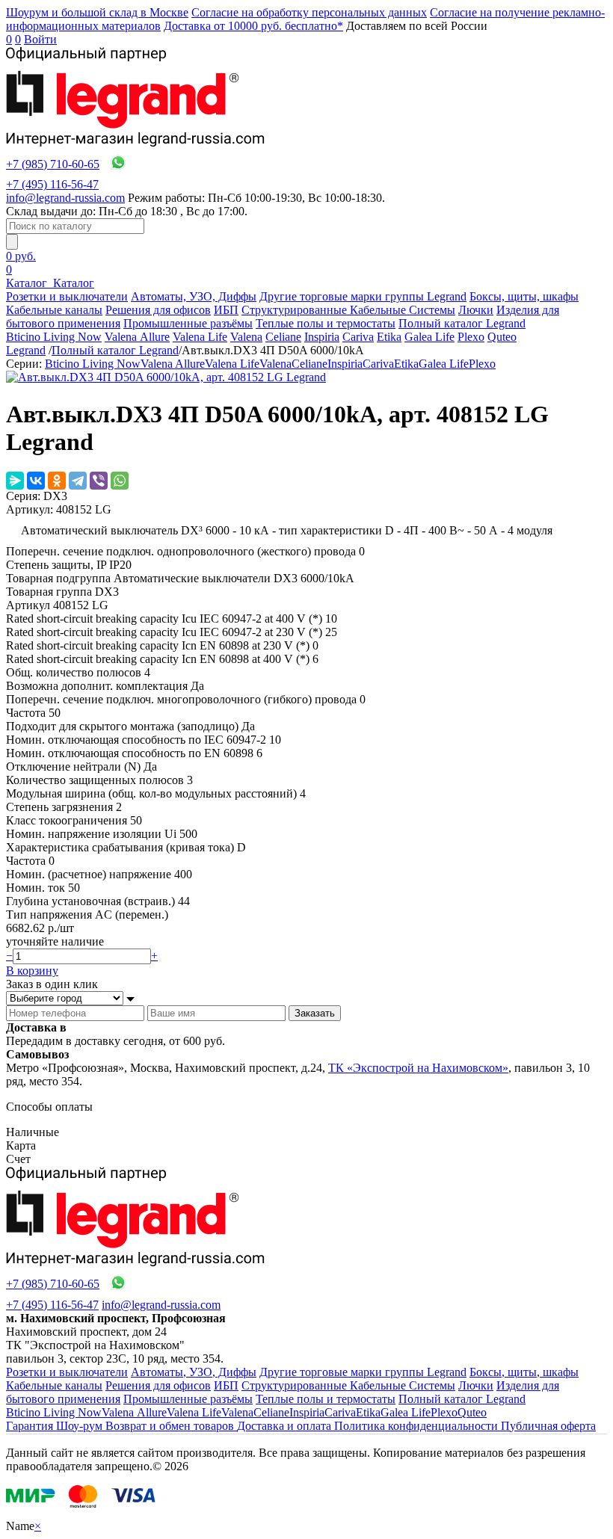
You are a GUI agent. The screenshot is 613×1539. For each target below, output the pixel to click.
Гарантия (31, 1425)
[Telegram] (78, 481)
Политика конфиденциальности (417, 1425)
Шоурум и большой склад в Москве (97, 12)
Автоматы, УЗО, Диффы (193, 296)
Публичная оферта (548, 1425)
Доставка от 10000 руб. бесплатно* (253, 25)
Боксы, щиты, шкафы (524, 296)
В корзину (32, 970)
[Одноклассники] (57, 481)
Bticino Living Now (54, 336)
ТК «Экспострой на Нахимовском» (418, 1067)
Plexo (471, 336)
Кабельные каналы (54, 309)
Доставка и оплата (285, 1425)
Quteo (502, 336)
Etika (389, 336)
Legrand (26, 350)
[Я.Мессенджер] (15, 481)
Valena (246, 336)
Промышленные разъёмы (188, 323)
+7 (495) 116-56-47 (52, 184)
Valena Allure (137, 336)
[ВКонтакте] (36, 481)
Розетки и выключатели (67, 296)
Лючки (475, 309)
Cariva (358, 336)
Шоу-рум (80, 1425)
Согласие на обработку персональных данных (309, 12)
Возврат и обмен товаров (171, 1425)
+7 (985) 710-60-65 (52, 164)
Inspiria (321, 336)
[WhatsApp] (120, 481)
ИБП (226, 309)
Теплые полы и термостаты (325, 323)
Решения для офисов (158, 309)
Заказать (315, 1013)
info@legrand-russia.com (65, 197)
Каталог (28, 283)
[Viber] (99, 481)
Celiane (283, 336)
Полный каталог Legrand (462, 323)
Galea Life (429, 336)
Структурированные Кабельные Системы (348, 309)
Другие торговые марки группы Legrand (362, 296)
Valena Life (200, 336)
